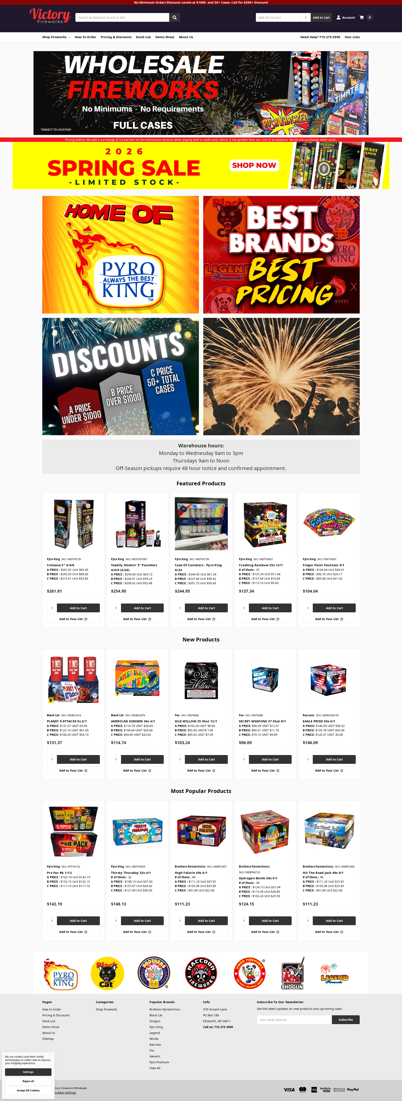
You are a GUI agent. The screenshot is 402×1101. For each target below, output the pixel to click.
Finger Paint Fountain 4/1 (323, 565)
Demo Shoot (164, 37)
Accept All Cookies (28, 1090)
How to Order (85, 37)
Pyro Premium (159, 1062)
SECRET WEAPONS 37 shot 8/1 (262, 721)
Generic (154, 1056)
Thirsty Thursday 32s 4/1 (131, 872)
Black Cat (155, 1015)
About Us (186, 37)
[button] (201, 165)
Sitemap (48, 1039)
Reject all (28, 1081)
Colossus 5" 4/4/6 (60, 565)
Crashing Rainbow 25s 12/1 (261, 565)
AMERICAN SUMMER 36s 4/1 (133, 721)
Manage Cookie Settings (59, 1093)
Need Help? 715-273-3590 (320, 37)
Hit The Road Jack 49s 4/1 (323, 872)
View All (154, 1068)
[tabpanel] (73, 560)
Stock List (143, 37)
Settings (28, 1072)
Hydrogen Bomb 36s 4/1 (258, 878)
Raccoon (155, 1045)
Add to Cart (321, 17)
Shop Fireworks (54, 37)
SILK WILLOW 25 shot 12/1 (196, 721)
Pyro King (156, 1027)
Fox (151, 1050)
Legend (154, 1033)
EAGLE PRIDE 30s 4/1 (319, 721)
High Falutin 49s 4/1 (191, 872)
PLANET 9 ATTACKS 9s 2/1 (67, 721)
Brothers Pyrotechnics (164, 1009)
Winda (153, 1039)
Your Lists (352, 37)
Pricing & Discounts (116, 37)
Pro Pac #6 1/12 (59, 872)
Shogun (154, 1021)
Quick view (73, 524)
